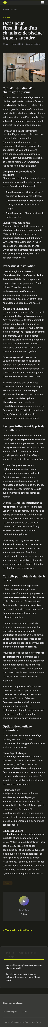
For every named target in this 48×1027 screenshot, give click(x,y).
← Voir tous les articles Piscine (17, 930)
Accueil (6, 9)
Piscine (14, 9)
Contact (24, 1011)
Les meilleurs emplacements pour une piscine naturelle (24, 966)
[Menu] (42, 2)
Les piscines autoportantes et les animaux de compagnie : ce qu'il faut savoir (23, 977)
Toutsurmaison (13, 1003)
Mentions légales (10, 1011)
